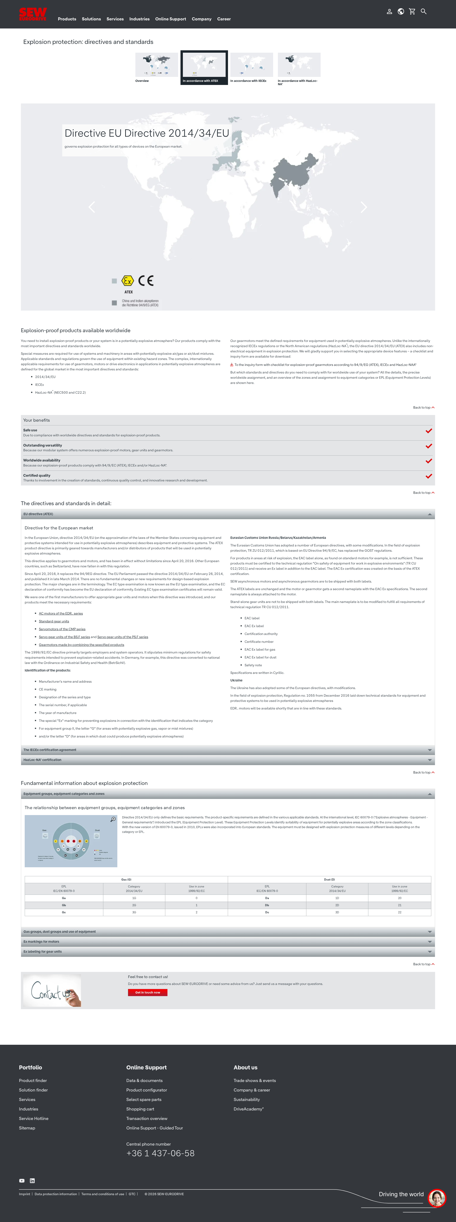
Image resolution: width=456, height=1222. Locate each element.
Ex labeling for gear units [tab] (43, 951)
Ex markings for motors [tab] (41, 941)
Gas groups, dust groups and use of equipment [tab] (60, 931)
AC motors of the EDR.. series (61, 613)
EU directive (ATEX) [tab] (38, 514)
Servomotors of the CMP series (62, 629)
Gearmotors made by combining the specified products (81, 644)
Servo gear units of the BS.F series (64, 636)
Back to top (422, 407)
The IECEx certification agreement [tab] (50, 749)
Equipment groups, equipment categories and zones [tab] (64, 793)
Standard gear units (54, 621)
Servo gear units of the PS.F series (122, 636)
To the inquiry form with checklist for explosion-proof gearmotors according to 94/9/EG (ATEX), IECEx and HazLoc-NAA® (325, 364)
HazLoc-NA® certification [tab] (42, 759)
